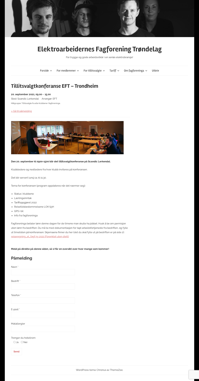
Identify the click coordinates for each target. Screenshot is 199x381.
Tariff (113, 70)
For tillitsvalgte (93, 70)
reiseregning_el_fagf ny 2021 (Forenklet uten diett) (40, 236)
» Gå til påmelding (21, 111)
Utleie (155, 70)
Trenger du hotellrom (23, 337)
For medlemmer (66, 70)
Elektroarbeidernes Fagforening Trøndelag (99, 49)
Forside (44, 70)
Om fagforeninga (134, 70)
